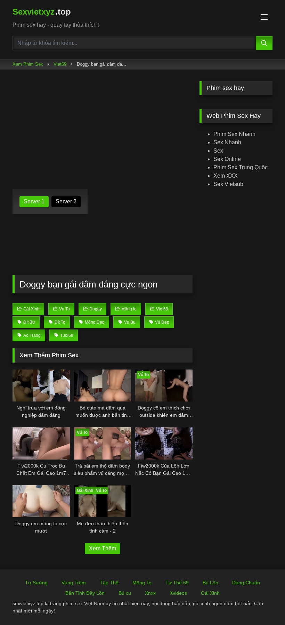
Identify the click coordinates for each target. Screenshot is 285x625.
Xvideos (178, 593)
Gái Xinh (210, 593)
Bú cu (125, 593)
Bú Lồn (210, 582)
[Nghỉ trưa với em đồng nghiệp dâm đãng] (41, 386)
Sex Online (227, 159)
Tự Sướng (36, 582)
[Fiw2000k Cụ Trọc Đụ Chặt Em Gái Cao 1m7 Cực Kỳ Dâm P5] (41, 443)
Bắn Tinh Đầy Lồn (85, 593)
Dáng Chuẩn (246, 582)
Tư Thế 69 (177, 582)
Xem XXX (225, 176)
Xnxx (150, 593)
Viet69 (60, 64)
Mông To (142, 582)
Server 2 (66, 201)
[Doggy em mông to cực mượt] (41, 501)
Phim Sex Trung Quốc (240, 167)
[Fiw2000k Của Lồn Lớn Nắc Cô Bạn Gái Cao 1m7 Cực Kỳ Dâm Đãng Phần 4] (164, 443)
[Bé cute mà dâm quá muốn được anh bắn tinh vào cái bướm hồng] (102, 386)
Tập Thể (109, 582)
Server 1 (34, 201)
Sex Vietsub (228, 184)
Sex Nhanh (227, 142)
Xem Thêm (102, 548)
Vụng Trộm (74, 582)
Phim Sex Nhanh (234, 134)
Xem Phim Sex (28, 64)
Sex (218, 151)
